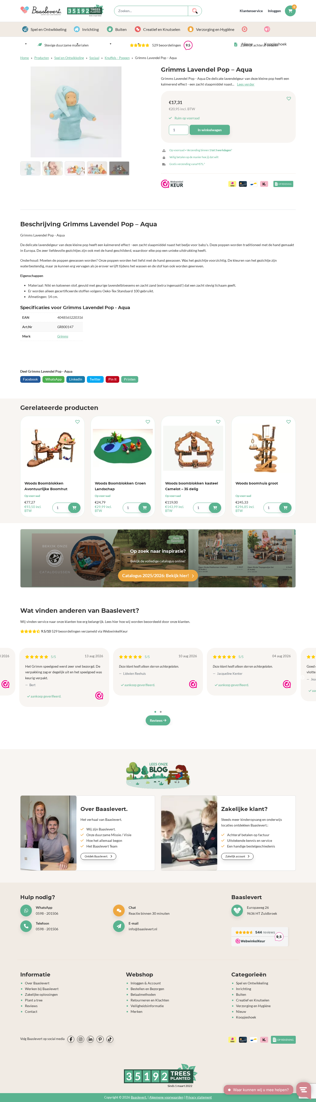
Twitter (95, 379)
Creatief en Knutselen (161, 29)
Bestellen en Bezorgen (147, 988)
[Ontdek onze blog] (158, 775)
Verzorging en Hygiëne (215, 29)
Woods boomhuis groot (257, 483)
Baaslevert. (139, 1097)
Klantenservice (251, 11)
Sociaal (94, 58)
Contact (31, 1011)
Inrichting (90, 29)
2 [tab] (161, 712)
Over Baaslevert (37, 983)
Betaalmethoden (143, 994)
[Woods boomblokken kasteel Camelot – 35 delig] (193, 448)
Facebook (30, 379)
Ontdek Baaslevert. (96, 856)
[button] (290, 99)
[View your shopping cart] (290, 11)
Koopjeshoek (279, 29)
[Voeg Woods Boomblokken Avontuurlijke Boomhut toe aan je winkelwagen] (74, 508)
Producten (41, 58)
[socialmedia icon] (70, 1039)
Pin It (112, 379)
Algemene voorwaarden (166, 1097)
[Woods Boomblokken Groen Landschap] (123, 448)
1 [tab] (155, 712)
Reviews (156, 720)
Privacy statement (199, 1097)
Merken (136, 1011)
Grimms (62, 336)
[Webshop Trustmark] (5, 684)
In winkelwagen (210, 130)
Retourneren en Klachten (150, 1000)
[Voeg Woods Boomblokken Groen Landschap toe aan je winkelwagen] (144, 508)
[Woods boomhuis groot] (264, 448)
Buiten (121, 29)
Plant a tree (33, 1000)
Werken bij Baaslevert (42, 988)
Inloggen (274, 11)
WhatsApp (53, 379)
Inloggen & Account (146, 983)
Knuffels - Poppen (117, 58)
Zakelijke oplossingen (41, 994)
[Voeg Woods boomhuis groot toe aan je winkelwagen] (285, 508)
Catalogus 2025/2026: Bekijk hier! (156, 575)
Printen (130, 379)
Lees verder (246, 84)
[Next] (302, 677)
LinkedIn (75, 379)
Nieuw (251, 29)
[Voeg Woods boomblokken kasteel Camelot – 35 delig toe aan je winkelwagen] (215, 508)
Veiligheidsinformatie (147, 1006)
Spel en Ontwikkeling (48, 29)
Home (24, 58)
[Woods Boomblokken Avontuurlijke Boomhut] (52, 448)
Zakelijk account (235, 856)
